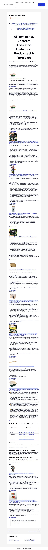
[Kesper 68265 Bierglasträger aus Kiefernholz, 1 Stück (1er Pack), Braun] (13, 361)
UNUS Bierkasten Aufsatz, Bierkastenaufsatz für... (18, 78)
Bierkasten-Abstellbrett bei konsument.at (26, 434)
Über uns (21, 2)
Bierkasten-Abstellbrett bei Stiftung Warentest (25, 28)
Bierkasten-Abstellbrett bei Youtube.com (26, 439)
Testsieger (25, 27)
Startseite (17, 2)
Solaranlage (12, 539)
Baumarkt (10, 540)
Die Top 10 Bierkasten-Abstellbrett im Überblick (25, 24)
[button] (41, 4)
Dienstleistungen (28, 2)
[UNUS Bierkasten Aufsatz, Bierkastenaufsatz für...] (13, 74)
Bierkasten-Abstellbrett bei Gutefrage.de (26, 436)
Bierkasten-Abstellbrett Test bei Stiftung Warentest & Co (25, 25)
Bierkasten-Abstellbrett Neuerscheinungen (25, 29)
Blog (33, 2)
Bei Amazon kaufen (12, 86)
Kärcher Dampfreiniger (30, 539)
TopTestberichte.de (8, 4)
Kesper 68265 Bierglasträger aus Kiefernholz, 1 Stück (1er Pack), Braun (21, 366)
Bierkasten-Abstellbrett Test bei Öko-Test (26, 432)
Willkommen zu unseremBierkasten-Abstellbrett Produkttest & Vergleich (24, 23)
